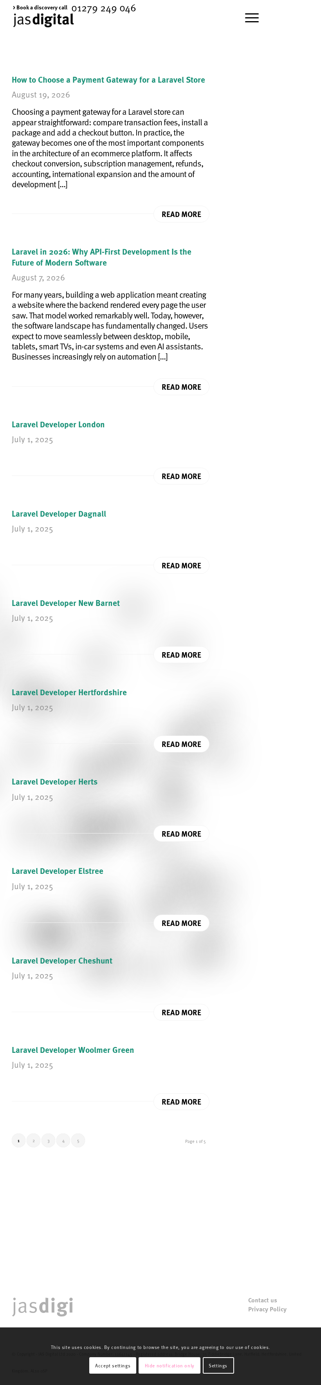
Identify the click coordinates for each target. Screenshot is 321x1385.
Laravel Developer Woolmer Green (73, 1049)
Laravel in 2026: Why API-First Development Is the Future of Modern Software (101, 256)
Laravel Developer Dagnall (59, 513)
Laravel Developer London (58, 424)
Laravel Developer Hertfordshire (69, 692)
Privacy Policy (267, 1309)
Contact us (262, 1300)
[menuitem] (40, 7)
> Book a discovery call (40, 7)
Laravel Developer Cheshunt (62, 960)
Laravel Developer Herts (54, 781)
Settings (218, 1365)
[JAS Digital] (43, 29)
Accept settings (112, 1365)
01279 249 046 (103, 7)
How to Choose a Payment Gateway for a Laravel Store (108, 79)
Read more (181, 213)
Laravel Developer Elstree (57, 870)
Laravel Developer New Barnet (66, 602)
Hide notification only (170, 1365)
